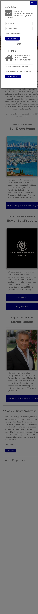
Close (33, 3)
